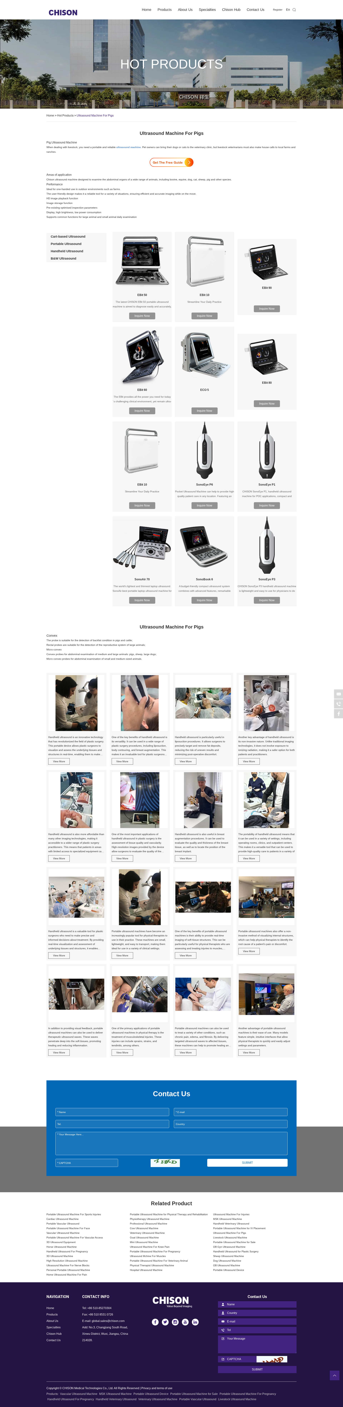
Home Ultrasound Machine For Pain (66, 1274)
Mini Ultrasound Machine (144, 1242)
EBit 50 (142, 294)
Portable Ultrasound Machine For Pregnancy (155, 1251)
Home (146, 10)
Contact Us (255, 10)
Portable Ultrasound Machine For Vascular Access (74, 1237)
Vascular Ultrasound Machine (62, 1232)
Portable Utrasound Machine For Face (68, 1228)
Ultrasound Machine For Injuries (231, 1214)
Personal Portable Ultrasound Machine (68, 1270)
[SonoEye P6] (204, 451)
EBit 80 (267, 382)
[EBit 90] (267, 261)
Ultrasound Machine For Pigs (229, 1232)
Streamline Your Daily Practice (204, 301)
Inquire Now (142, 315)
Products (165, 10)
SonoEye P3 (267, 579)
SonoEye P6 (204, 484)
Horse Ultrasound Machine (61, 1246)
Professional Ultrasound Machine (148, 1223)
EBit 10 (204, 294)
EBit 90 (267, 287)
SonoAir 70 (142, 579)
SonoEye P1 (267, 484)
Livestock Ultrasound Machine (230, 1237)
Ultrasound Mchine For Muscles (148, 1256)
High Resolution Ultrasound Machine (67, 1260)
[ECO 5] (204, 356)
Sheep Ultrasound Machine (228, 1256)
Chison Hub (231, 10)
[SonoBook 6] (204, 545)
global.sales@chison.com (108, 1320)
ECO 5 (204, 389)
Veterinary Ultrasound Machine (147, 1232)
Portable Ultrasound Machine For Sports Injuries (73, 1214)
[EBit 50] (142, 261)
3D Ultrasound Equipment (61, 1242)
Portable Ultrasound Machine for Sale (234, 1242)
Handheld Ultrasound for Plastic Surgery (236, 1251)
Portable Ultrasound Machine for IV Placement (239, 1228)
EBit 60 (142, 389)
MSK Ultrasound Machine (227, 1219)
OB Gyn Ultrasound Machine (229, 1246)
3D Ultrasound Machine (59, 1256)
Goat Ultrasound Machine (144, 1237)
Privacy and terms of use (156, 1388)
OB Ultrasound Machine (226, 1265)
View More (59, 761)
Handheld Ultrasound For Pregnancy (67, 1251)
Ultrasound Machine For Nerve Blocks (67, 1265)
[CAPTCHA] (165, 1163)
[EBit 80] (267, 356)
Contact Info (95, 1296)
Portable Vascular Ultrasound (62, 1223)
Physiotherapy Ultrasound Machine (149, 1219)
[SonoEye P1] (267, 451)
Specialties (207, 10)
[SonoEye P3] (267, 545)
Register (277, 9)
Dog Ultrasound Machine (227, 1260)
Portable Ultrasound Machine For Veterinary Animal (159, 1260)
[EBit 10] (204, 261)
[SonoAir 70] (142, 545)
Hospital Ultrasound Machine (146, 1270)
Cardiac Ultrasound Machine (62, 1219)
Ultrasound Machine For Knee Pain (150, 1246)
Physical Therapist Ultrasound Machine (152, 1265)
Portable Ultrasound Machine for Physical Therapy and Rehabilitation (169, 1214)
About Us (185, 10)
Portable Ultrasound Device (228, 1270)
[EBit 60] (142, 356)
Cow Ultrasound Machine (144, 1228)
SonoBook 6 (204, 579)
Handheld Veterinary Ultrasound (231, 1223)
